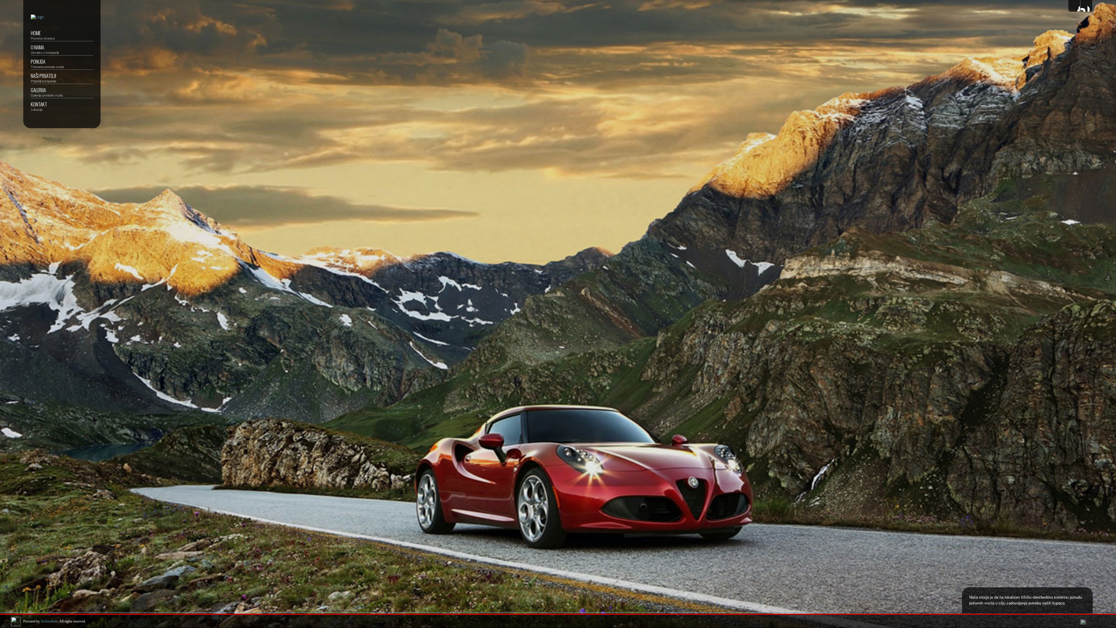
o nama (45, 49)
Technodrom (49, 621)
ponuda (47, 63)
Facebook (1074, 6)
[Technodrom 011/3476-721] (37, 17)
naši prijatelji (43, 77)
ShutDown (7, 621)
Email (1086, 6)
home (43, 34)
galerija (47, 91)
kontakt (39, 106)
